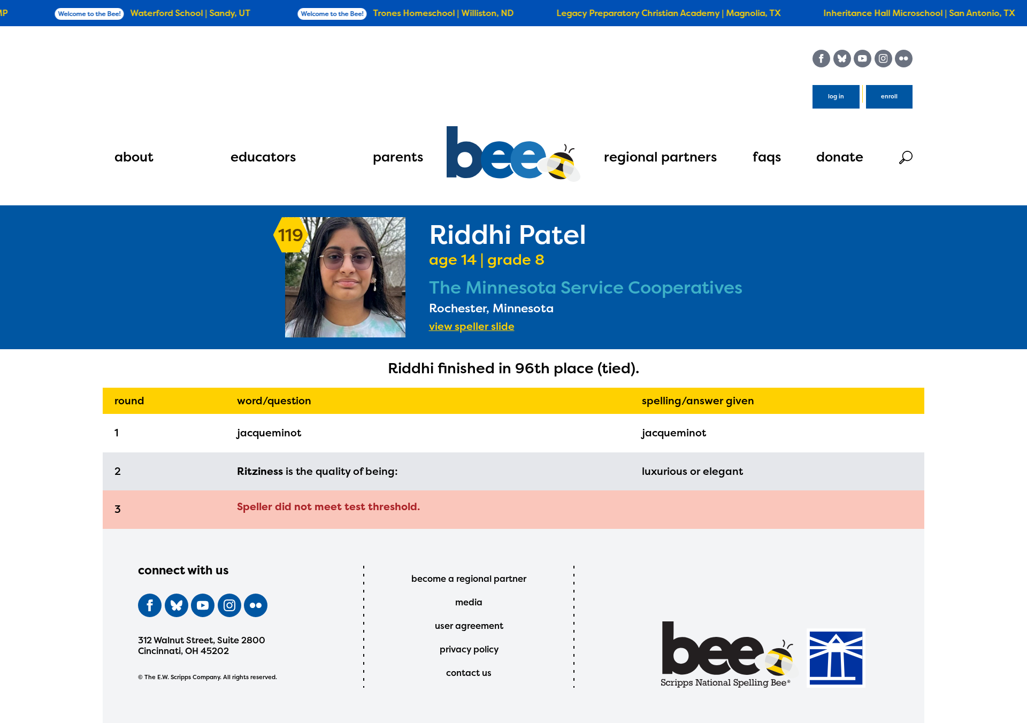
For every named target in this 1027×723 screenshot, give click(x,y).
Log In (836, 97)
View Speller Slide (472, 326)
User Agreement (469, 626)
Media (468, 602)
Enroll (889, 97)
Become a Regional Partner (468, 578)
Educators (263, 157)
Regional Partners (660, 157)
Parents (398, 157)
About (134, 157)
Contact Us (469, 673)
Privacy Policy (469, 649)
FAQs (767, 157)
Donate (839, 157)
